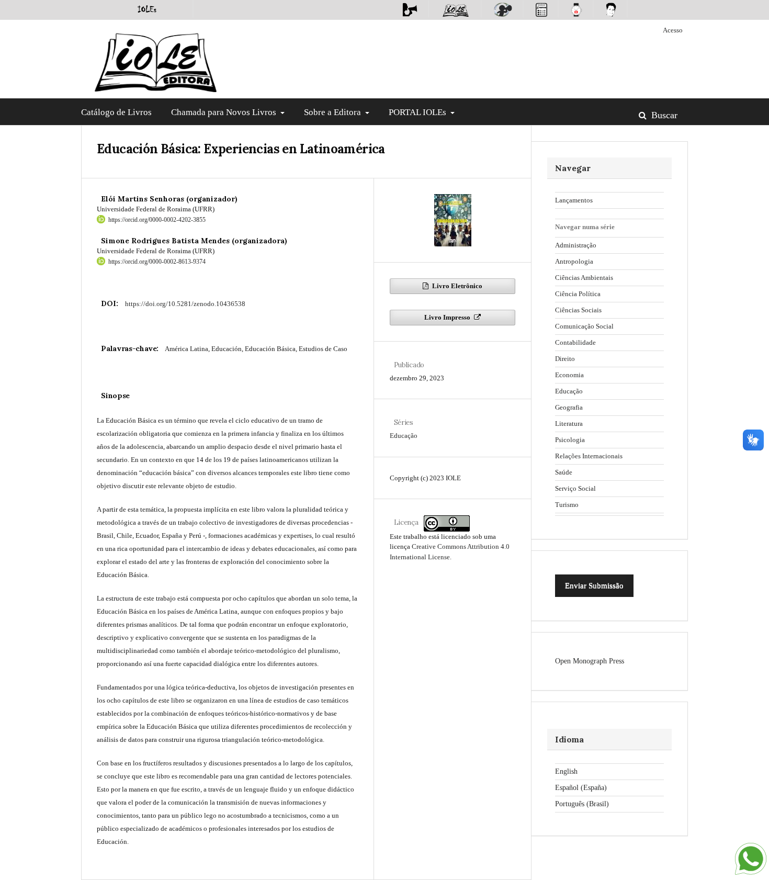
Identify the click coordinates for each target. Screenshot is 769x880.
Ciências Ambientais (584, 277)
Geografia (569, 407)
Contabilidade (575, 342)
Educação (403, 435)
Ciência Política (578, 294)
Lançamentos (574, 200)
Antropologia (574, 261)
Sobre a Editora (333, 112)
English (566, 771)
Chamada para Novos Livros (224, 112)
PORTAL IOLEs (418, 112)
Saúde (563, 472)
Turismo (567, 505)
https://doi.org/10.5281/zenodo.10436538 (185, 304)
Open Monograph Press (589, 661)
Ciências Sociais (578, 310)
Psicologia (570, 440)
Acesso (673, 30)
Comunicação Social (584, 326)
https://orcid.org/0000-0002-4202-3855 (157, 219)
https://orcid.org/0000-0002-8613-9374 (157, 261)
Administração (575, 245)
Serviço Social (575, 488)
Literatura (569, 423)
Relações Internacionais (589, 456)
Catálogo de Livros (116, 112)
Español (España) (581, 788)
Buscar (663, 115)
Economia (569, 375)
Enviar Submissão (594, 585)
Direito (565, 359)
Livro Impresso (448, 317)
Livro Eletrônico (456, 286)
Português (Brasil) (582, 804)
